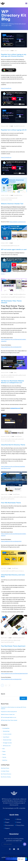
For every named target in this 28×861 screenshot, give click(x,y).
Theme (10, 498)
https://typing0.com (6, 88)
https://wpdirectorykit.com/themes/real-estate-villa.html (13, 534)
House (18, 375)
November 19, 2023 (5, 436)
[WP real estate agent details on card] (14, 232)
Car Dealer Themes (5, 771)
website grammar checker (6, 199)
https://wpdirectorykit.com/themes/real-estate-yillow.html (13, 340)
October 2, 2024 (4, 294)
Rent (2, 377)
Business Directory (5, 439)
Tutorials (4, 757)
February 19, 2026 (5, 50)
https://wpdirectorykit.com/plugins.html (11, 541)
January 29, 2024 (4, 372)
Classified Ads (20, 439)
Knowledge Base (4, 245)
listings (7, 440)
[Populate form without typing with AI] (14, 115)
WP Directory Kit (21, 126)
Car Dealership (13, 439)
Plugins (16, 568)
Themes (18, 294)
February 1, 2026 (4, 126)
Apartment (7, 497)
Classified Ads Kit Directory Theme (13, 445)
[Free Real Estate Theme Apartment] (14, 625)
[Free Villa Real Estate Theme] (14, 481)
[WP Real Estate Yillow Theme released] (14, 284)
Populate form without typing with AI (13, 130)
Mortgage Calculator (7, 742)
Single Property (5, 498)
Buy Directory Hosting (6, 776)
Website (12, 377)
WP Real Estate (17, 297)
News (16, 50)
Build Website (13, 375)
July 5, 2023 (3, 568)
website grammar (13, 198)
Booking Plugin (6, 731)
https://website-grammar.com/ (18, 221)
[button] (26, 3)
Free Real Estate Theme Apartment (13, 646)
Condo (7, 640)
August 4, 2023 (4, 494)
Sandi (12, 50)
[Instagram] (9, 849)
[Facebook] (18, 849)
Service (5, 377)
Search (3, 694)
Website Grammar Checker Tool (12, 203)
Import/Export (6, 737)
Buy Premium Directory (6, 774)
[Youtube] (14, 849)
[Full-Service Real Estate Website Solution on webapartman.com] (14, 362)
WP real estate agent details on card (13, 249)
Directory (3, 440)
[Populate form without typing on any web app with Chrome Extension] (14, 40)
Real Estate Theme (9, 297)
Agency (2, 375)
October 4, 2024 (4, 243)
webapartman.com (15, 408)
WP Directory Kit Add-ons (18, 571)
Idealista (3, 297)
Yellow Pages (12, 440)
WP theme (23, 297)
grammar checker (4, 198)
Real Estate (22, 375)
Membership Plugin (7, 739)
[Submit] (24, 844)
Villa (9, 377)
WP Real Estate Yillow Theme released (9, 720)
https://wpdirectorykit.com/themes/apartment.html (14, 673)
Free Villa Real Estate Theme (11, 502)
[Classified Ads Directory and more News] (14, 557)
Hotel (16, 497)
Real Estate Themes (5, 768)
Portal (19, 497)
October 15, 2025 (4, 195)
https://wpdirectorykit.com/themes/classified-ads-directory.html (13, 467)
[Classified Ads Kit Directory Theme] (14, 423)
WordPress (19, 195)
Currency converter (7, 734)
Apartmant (7, 375)
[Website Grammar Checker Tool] (14, 184)
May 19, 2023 (4, 637)
